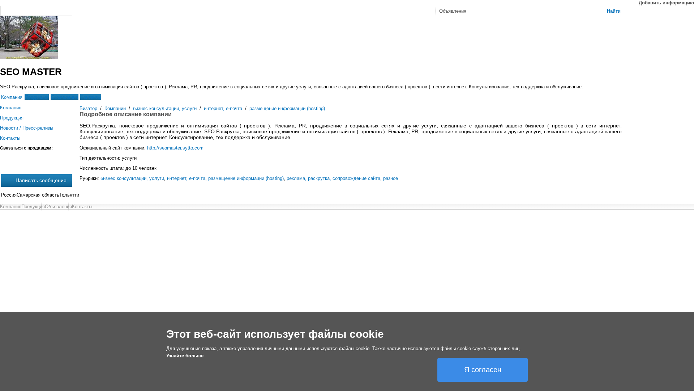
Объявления (64, 97)
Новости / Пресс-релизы (26, 128)
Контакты (91, 97)
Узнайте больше (185, 355)
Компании (115, 108)
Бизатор (88, 108)
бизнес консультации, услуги (165, 108)
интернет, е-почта (223, 108)
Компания (11, 97)
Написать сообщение (41, 180)
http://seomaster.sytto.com (175, 148)
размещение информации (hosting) (287, 108)
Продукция (36, 97)
